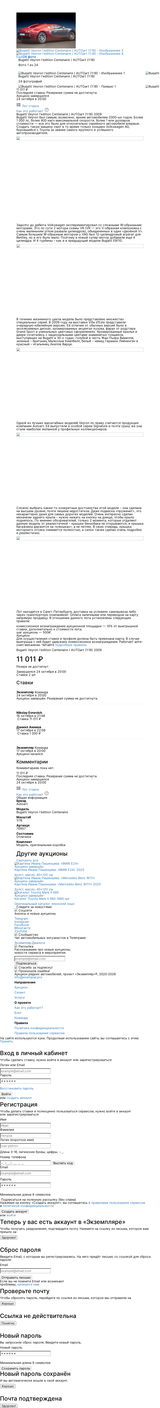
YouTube (20, 931)
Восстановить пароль (17, 1088)
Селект (20, 992)
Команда (21, 1018)
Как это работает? (28, 1008)
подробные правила (70, 645)
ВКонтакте (22, 928)
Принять (6, 1041)
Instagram (21, 922)
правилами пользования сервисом (118, 1203)
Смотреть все (27, 860)
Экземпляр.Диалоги (29, 943)
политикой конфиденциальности (28, 1206)
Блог (18, 1013)
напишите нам (28, 1284)
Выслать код (63, 1163)
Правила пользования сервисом (39, 1033)
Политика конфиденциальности (39, 1028)
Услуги (19, 997)
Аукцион (21, 987)
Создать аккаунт (15, 1211)
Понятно (8, 1323)
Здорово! (9, 1237)
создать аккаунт (19, 1098)
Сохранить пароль (16, 1368)
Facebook (21, 925)
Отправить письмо (16, 1277)
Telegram (21, 918)
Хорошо (8, 1303)
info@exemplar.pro (28, 977)
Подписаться (26, 963)
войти (11, 1215)
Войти (6, 1094)
